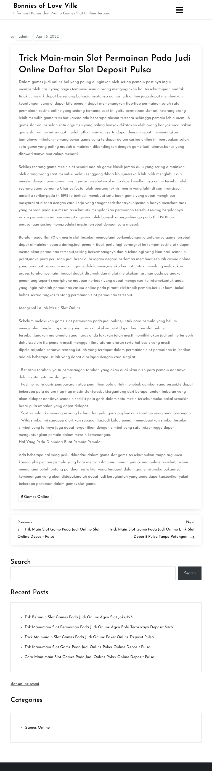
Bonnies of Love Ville (45, 6)
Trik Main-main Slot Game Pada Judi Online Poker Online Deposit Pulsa (87, 647)
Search (20, 562)
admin (24, 37)
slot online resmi (24, 684)
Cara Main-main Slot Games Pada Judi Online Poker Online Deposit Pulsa (89, 657)
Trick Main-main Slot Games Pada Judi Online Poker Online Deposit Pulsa (89, 637)
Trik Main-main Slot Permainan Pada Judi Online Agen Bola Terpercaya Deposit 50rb (99, 627)
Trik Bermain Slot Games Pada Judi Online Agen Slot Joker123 (78, 617)
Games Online (36, 497)
